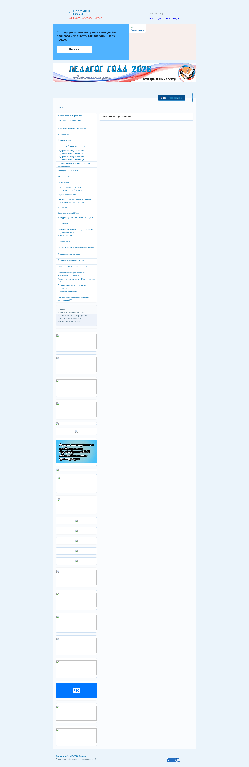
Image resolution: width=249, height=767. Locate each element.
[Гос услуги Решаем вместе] (76, 409)
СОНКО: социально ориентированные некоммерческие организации (74, 200)
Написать (74, 49)
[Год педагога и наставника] (76, 364)
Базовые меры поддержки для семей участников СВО (73, 298)
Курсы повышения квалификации (72, 266)
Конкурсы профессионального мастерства (76, 217)
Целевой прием (64, 242)
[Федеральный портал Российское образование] (76, 530)
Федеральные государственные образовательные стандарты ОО (71, 152)
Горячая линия (64, 224)
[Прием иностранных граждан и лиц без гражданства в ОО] (76, 451)
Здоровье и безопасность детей (71, 146)
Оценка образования (67, 195)
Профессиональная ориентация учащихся (76, 248)
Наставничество (65, 236)
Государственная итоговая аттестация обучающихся (74, 164)
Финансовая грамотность (69, 254)
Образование (63, 134)
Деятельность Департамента (70, 116)
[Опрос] (76, 483)
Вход (163, 97)
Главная (61, 107)
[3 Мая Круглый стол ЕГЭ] (76, 341)
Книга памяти (64, 177)
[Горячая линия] (76, 600)
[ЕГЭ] (57, 470)
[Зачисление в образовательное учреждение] (76, 431)
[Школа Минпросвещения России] (76, 386)
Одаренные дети (65, 140)
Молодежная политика (68, 170)
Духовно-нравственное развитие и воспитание (73, 286)
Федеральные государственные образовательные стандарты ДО (71, 158)
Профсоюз (62, 207)
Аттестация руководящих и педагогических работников (70, 188)
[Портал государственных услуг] (76, 577)
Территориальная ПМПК (68, 213)
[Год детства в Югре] (76, 551)
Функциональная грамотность (71, 260)
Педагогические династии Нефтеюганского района (76, 280)
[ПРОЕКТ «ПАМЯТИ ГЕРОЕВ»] (76, 504)
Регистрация (175, 97)
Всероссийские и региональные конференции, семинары (71, 274)
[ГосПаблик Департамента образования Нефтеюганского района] (76, 690)
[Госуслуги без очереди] (76, 667)
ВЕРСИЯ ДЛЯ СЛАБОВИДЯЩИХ (166, 18)
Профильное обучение (67, 291)
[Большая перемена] (76, 622)
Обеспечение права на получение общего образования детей (76, 231)
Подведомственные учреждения (72, 128)
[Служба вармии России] (76, 735)
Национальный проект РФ (69, 120)
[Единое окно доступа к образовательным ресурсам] (76, 520)
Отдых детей (63, 183)
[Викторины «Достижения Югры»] (76, 713)
